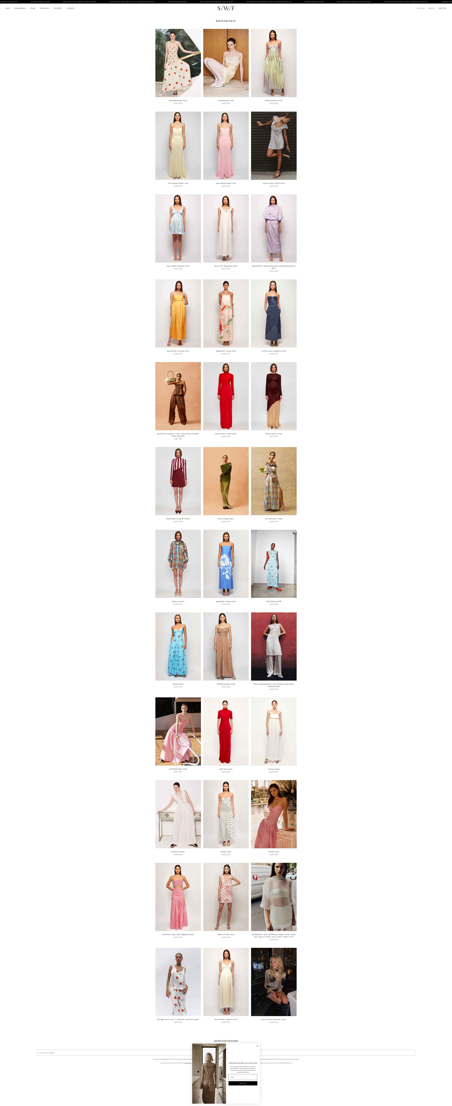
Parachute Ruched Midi (178, 351)
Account (421, 8)
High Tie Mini (178, 601)
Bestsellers (20, 8)
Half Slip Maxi (226, 769)
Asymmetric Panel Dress (178, 519)
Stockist (58, 8)
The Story (44, 8)
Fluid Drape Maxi (226, 519)
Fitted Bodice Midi (274, 100)
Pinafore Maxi (178, 852)
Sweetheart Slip (226, 100)
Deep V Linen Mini (226, 934)
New (8, 8)
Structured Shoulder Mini (274, 1019)
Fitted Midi (178, 684)
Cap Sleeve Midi (274, 601)
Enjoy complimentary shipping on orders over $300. (144, 1)
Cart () (442, 8)
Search (431, 8)
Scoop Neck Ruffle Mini (274, 183)
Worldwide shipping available (104, 1)
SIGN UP (243, 1083)
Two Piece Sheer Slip (178, 183)
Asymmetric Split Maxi (226, 434)
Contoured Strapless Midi (274, 351)
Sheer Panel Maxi (273, 434)
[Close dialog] (257, 1046)
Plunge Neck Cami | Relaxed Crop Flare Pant (178, 1019)
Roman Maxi (274, 769)
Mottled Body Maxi (178, 100)
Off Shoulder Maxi (273, 519)
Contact (70, 8)
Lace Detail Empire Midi (226, 1019)
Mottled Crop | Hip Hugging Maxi (178, 934)
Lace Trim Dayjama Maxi (226, 266)
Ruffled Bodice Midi (226, 684)
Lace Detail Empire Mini (178, 266)
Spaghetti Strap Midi (226, 351)
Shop (33, 8)
